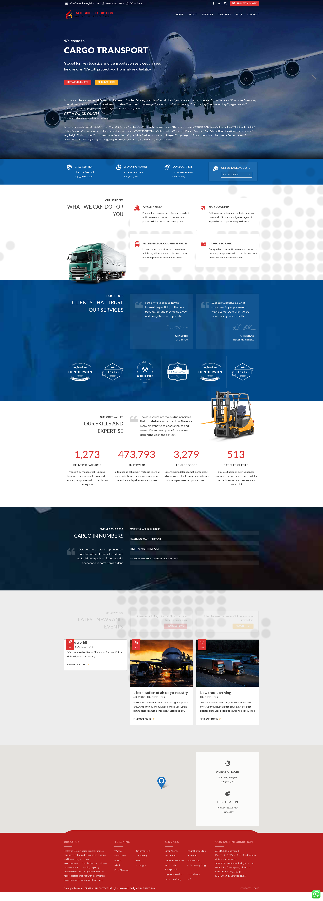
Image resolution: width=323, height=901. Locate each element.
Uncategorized (76, 646)
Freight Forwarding (196, 851)
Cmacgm (141, 865)
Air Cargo (139, 697)
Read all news (176, 626)
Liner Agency (171, 851)
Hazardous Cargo (173, 879)
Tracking (224, 14)
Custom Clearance (174, 860)
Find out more (106, 82)
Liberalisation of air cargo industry (160, 692)
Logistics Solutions (174, 874)
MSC (138, 860)
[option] (161, 79)
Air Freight (192, 855)
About (192, 14)
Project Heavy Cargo (197, 865)
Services (207, 14)
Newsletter (243, 626)
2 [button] (161, 154)
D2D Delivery (193, 874)
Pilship (117, 865)
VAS (189, 879)
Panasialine (120, 855)
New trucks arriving (215, 692)
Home (179, 14)
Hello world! (77, 642)
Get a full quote (77, 82)
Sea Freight (170, 855)
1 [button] (145, 153)
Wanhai (118, 851)
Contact (253, 14)
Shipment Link (143, 851)
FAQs (239, 14)
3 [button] (178, 154)
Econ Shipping (121, 870)
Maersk (118, 860)
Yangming (141, 855)
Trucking (152, 697)
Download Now (238, 876)
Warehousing (193, 860)
